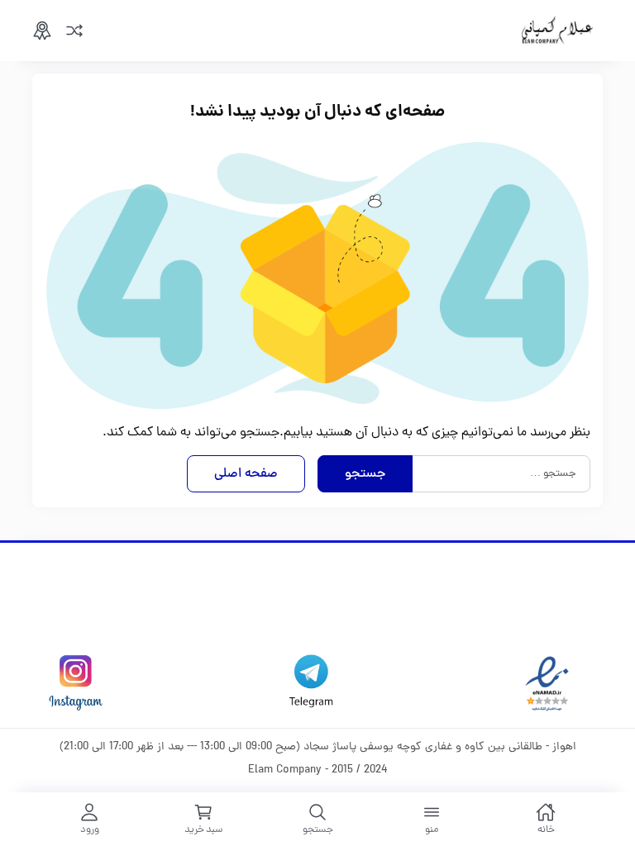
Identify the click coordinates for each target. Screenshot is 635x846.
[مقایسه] (74, 30)
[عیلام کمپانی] (557, 30)
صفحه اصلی (246, 474)
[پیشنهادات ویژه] (42, 30)
